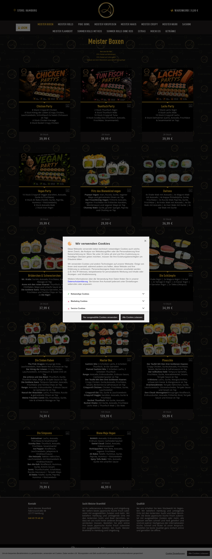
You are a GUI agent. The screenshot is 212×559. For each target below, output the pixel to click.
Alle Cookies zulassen (132, 317)
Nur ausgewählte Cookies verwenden (100, 317)
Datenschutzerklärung (78, 281)
